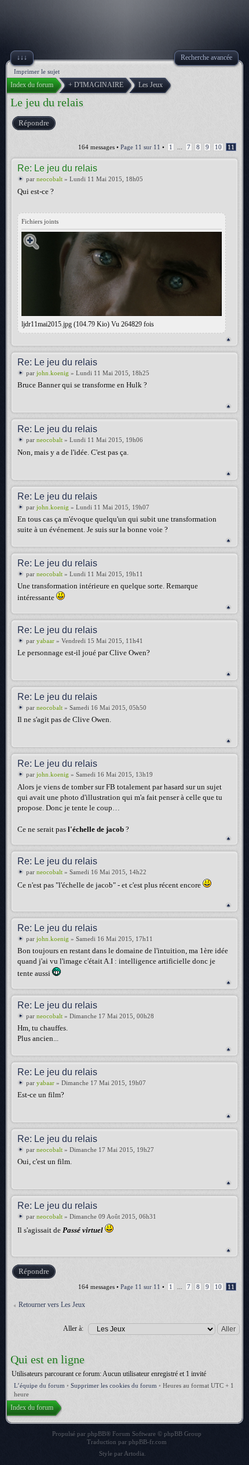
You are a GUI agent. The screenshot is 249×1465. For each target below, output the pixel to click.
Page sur (140, 146)
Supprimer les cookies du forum (114, 1385)
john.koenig (52, 372)
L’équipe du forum (39, 1385)
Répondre (34, 123)
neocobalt (49, 178)
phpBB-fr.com (148, 1441)
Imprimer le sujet (37, 71)
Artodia (134, 1453)
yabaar (45, 640)
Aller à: (73, 1328)
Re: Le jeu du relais (57, 168)
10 (218, 146)
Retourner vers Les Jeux (52, 1305)
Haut (228, 339)
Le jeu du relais (46, 102)
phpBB (96, 1433)
